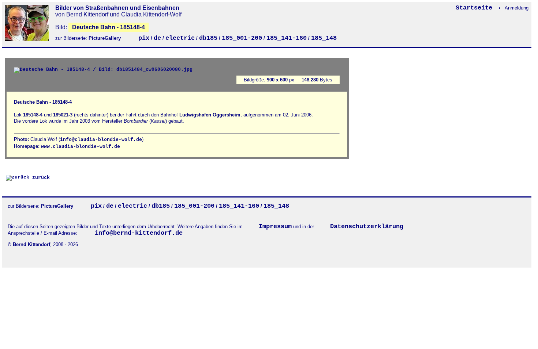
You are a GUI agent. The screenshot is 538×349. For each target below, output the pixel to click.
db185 (208, 38)
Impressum (275, 226)
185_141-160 (286, 38)
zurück (39, 177)
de (157, 38)
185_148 (324, 38)
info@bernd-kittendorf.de (139, 233)
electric (180, 38)
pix (143, 38)
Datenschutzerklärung (366, 226)
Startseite (476, 7)
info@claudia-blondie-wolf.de (101, 139)
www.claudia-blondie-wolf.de (80, 146)
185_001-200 (242, 38)
